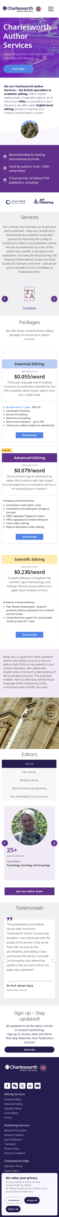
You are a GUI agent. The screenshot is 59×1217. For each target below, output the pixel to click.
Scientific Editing (12, 1108)
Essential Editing (12, 1099)
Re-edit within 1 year (18, 407)
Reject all (13, 1209)
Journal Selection (13, 1139)
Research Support (14, 1135)
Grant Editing (11, 1113)
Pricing (7, 1117)
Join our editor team (29, 891)
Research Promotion (15, 1130)
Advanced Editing (13, 1104)
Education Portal (13, 1166)
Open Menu (51, 9)
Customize (14, 1200)
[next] (54, 299)
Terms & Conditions (14, 1153)
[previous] (5, 299)
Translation (29, 308)
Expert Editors (11, 1170)
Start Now (18, 69)
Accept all (32, 1200)
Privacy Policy (11, 1148)
